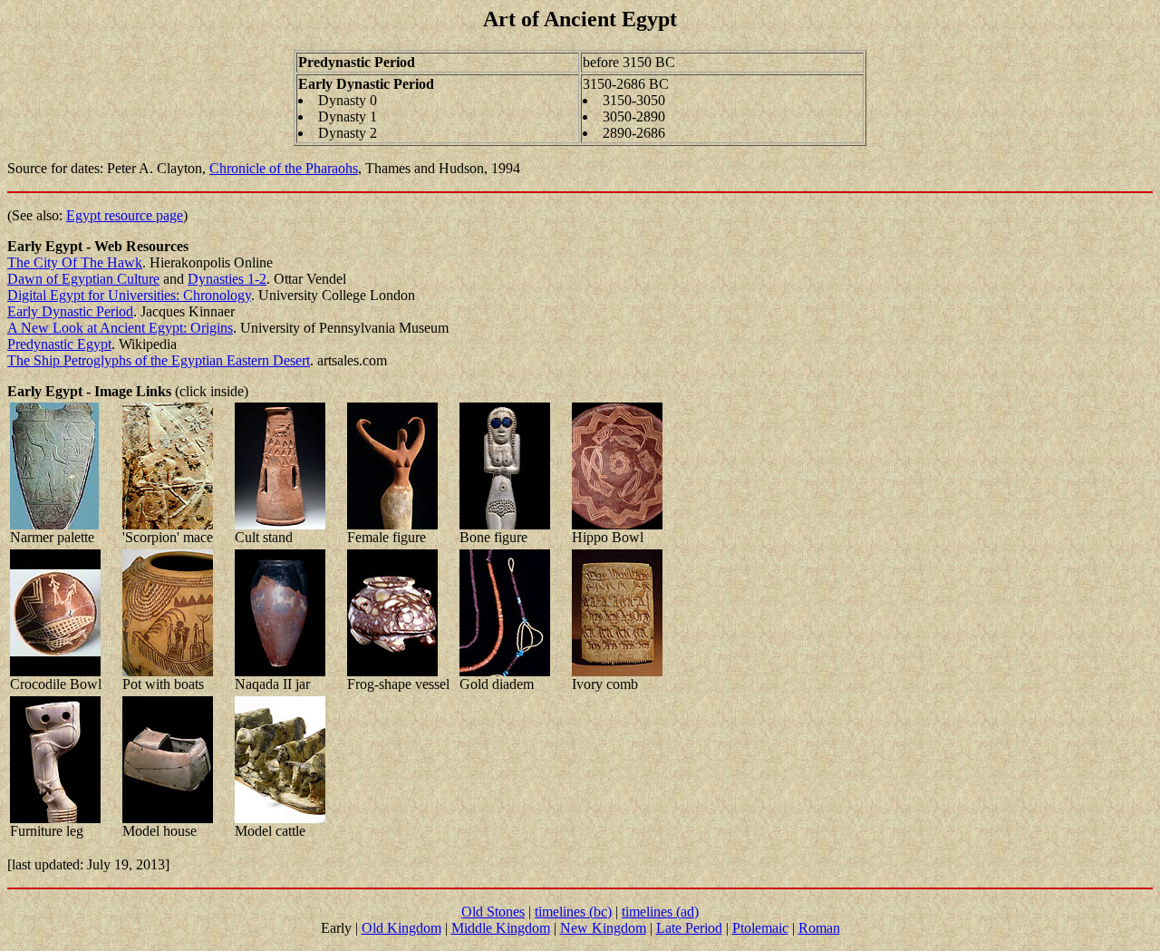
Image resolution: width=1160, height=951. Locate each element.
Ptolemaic (760, 928)
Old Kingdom (401, 928)
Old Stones (493, 911)
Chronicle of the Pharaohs (283, 168)
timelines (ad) (660, 911)
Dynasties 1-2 (227, 278)
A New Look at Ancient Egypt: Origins (120, 327)
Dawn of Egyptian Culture (83, 278)
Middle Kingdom (500, 928)
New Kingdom (603, 928)
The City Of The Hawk (74, 262)
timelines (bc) (573, 911)
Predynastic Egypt (59, 344)
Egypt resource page (124, 215)
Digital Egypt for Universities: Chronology (129, 295)
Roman (819, 928)
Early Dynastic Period (70, 311)
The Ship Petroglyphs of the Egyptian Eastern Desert (158, 360)
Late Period (689, 928)
